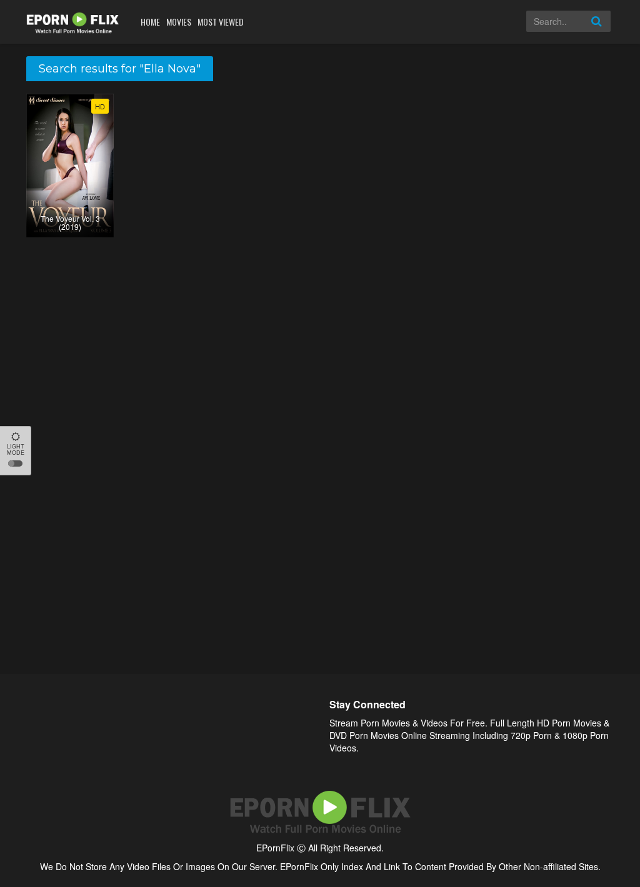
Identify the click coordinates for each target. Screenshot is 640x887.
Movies (178, 21)
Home (150, 21)
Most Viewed (221, 21)
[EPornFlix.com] (74, 21)
